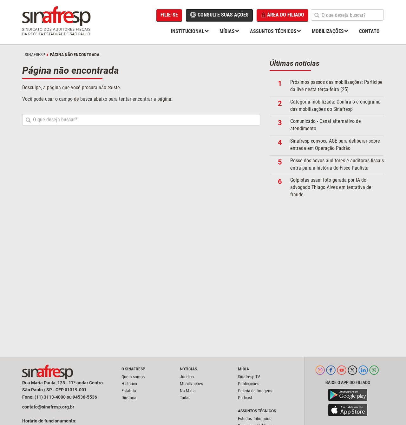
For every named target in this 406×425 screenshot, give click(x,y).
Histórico (129, 383)
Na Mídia (188, 390)
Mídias (227, 31)
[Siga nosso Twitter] (352, 373)
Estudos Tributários (254, 418)
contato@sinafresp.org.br (48, 406)
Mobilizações (328, 31)
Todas (185, 397)
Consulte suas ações (222, 15)
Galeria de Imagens (255, 390)
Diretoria (128, 397)
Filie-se (169, 15)
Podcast (245, 397)
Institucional (187, 31)
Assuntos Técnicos (273, 31)
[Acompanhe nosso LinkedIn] (363, 373)
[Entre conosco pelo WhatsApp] (374, 373)
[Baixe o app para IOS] (348, 410)
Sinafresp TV (249, 376)
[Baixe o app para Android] (348, 394)
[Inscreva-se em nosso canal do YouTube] (341, 373)
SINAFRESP (35, 54)
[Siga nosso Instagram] (320, 373)
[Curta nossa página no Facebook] (331, 373)
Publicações (248, 383)
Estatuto (128, 390)
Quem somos (133, 376)
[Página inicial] (57, 22)
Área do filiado (285, 15)
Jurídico (187, 376)
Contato (369, 31)
